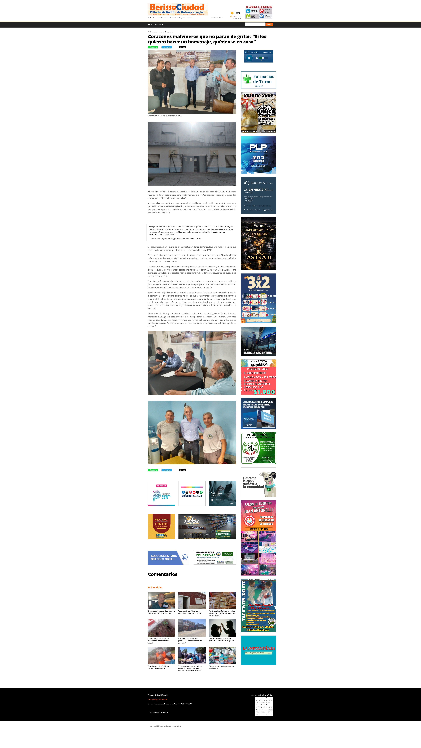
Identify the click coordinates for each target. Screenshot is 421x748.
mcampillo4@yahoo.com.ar (157, 700)
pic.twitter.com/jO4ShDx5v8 (162, 235)
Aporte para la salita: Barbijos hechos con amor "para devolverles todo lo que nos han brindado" (222, 613)
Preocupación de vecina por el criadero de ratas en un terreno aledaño (158, 641)
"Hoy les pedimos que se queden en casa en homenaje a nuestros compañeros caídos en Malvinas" (190, 668)
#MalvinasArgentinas (215, 232)
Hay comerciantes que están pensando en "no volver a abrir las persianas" (190, 641)
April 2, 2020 (195, 239)
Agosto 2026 (264, 698)
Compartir (153, 47)
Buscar (269, 24)
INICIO (149, 25)
